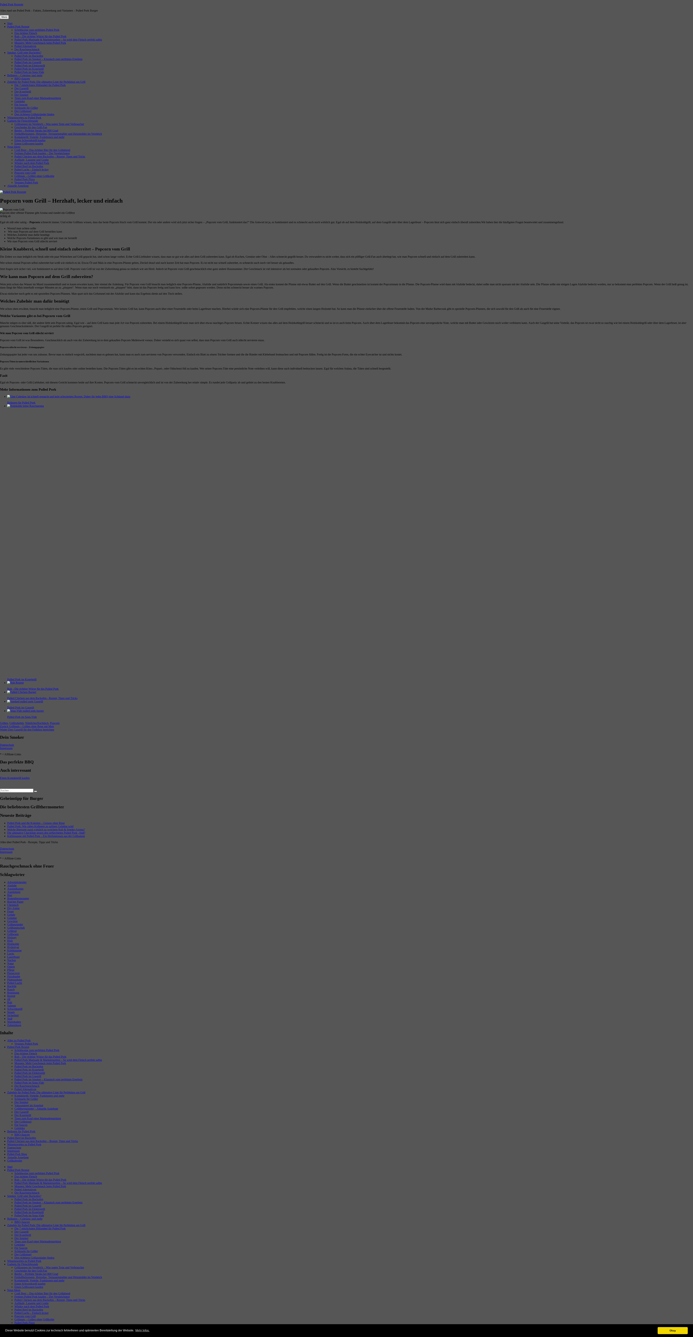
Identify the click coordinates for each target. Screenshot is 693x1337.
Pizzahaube (13, 976)
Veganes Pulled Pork (26, 182)
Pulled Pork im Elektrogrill (29, 65)
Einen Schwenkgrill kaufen (29, 140)
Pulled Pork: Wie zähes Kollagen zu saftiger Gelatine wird (40, 826)
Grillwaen (13, 934)
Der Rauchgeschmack (27, 49)
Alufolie (12, 885)
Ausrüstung (13, 891)
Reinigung (13, 992)
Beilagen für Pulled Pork (21, 1131)
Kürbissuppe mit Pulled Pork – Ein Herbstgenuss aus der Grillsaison (46, 836)
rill (8, 999)
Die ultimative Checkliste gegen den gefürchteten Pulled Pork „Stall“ (46, 832)
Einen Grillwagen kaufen (28, 143)
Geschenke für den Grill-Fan (30, 127)
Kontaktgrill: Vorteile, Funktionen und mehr (39, 137)
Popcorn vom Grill (25, 172)
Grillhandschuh (16, 927)
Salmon (11, 1005)
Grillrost (12, 930)
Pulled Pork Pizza (24, 179)
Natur (10, 963)
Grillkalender (14, 1160)
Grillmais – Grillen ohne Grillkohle (34, 176)
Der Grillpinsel (22, 111)
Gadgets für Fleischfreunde (22, 120)
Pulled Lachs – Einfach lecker (31, 169)
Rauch (11, 989)
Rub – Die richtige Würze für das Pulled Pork (40, 36)
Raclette (11, 986)
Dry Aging (13, 908)
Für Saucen (20, 104)
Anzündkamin (15, 888)
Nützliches (31, 723)
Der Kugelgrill (22, 91)
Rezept (11, 995)
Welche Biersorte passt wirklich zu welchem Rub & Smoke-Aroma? (46, 829)
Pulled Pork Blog (17, 1154)
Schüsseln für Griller (26, 107)
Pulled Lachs (14, 982)
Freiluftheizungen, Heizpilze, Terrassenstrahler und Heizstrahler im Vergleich (58, 133)
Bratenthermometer (18, 898)
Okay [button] (673, 1330)
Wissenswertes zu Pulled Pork (24, 117)
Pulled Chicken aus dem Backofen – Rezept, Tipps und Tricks (49, 156)
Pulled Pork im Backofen (28, 55)
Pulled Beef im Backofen (28, 166)
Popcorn (55, 723)
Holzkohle (13, 943)
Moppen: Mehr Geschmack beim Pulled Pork (40, 42)
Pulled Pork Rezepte (11, 4)
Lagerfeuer (13, 956)
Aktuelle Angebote (18, 185)
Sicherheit (13, 1015)
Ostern (11, 966)
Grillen (4, 723)
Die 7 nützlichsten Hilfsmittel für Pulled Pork (40, 85)
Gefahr (11, 914)
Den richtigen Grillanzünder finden (34, 114)
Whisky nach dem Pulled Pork (31, 163)
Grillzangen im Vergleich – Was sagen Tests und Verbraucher (49, 124)
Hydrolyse (13, 947)
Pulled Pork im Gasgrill (27, 62)
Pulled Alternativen (25, 46)
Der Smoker (21, 94)
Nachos (11, 960)
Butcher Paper (15, 901)
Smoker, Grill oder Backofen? (24, 52)
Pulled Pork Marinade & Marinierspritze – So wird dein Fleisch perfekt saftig (58, 39)
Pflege (10, 969)
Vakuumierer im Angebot (28, 1105)
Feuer (10, 911)
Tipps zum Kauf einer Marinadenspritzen (37, 98)
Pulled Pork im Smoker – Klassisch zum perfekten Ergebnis (48, 59)
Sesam (11, 1012)
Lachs (10, 953)
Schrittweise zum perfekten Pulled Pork (36, 29)
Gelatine (12, 917)
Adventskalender (17, 882)
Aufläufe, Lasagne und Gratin (31, 159)
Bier (9, 895)
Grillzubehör (16, 723)
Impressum (6, 748)
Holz (10, 940)
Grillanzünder (15, 924)
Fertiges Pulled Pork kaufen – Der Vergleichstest (42, 153)
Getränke (19, 101)
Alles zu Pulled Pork (19, 1040)
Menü (4, 17)
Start (9, 23)
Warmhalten (14, 1021)
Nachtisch (43, 723)
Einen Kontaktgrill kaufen (15, 777)
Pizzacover (13, 973)
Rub (9, 1002)
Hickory (12, 937)
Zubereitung (14, 1025)
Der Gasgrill (21, 88)
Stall (9, 1018)
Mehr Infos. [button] (142, 1330)
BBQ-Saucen (22, 78)
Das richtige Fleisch (25, 33)
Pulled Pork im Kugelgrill (29, 68)
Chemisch (13, 904)
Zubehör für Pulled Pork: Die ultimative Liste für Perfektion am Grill (46, 81)
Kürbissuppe (14, 950)
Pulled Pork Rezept (18, 26)
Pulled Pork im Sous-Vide (29, 72)
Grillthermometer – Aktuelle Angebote (36, 1108)
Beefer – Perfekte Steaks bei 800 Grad (36, 130)
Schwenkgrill (14, 1008)
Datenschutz (7, 744)
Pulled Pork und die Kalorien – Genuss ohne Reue (36, 823)
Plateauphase (14, 979)
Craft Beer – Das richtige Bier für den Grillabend (42, 150)
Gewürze (12, 921)
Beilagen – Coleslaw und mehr (24, 75)
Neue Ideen (13, 146)
